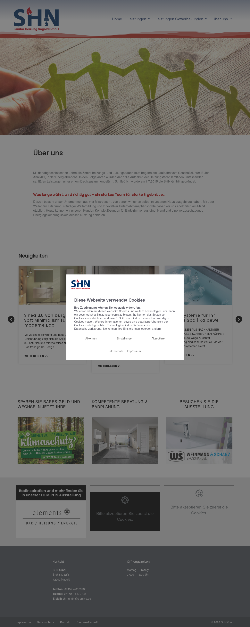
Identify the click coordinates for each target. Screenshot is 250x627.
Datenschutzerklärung (87, 328)
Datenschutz (115, 351)
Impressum (134, 351)
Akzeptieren (159, 338)
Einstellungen (125, 338)
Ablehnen (91, 338)
